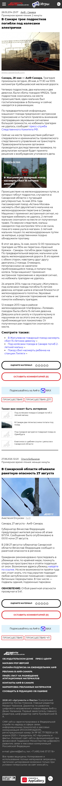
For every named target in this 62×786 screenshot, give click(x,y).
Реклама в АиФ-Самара (17, 671)
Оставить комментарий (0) (31, 376)
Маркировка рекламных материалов (26, 687)
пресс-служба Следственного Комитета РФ (24, 128)
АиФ (28, 518)
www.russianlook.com (13, 72)
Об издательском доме (17, 658)
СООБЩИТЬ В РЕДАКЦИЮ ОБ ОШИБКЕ (24, 691)
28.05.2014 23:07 (10, 12)
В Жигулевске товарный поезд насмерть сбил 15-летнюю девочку (32, 339)
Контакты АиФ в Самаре (18, 682)
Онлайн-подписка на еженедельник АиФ (29, 667)
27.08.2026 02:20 (10, 459)
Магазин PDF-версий (15, 663)
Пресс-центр (43, 658)
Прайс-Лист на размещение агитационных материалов (20, 677)
